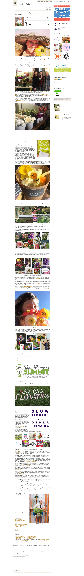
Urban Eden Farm (37, 283)
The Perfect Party (64, 104)
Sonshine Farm (32, 137)
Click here (65, 26)
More (32, 27)
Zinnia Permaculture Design (27, 286)
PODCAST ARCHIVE (64, 29)
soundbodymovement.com (19, 514)
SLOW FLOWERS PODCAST (66, 23)
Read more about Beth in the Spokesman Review (23, 362)
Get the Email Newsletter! (58, 1)
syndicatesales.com (18, 469)
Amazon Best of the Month (66, 114)
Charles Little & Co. (25, 137)
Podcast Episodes (19, 540)
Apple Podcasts (20, 27)
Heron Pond (38, 278)
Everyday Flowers (44, 137)
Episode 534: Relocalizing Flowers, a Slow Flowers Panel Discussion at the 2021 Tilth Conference (20, 537)
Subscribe (46, 1)
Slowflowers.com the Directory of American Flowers (37, 540)
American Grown (41, 539)
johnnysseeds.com (21, 473)
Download (26, 26)
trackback (40, 541)
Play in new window (21, 26)
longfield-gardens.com (26, 465)
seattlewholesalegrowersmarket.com (30, 461)
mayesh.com (36, 481)
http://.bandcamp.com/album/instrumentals (21, 524)
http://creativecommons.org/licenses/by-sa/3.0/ (19, 526)
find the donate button (21, 426)
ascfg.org (41, 477)
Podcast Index (26, 27)
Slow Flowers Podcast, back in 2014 (37, 66)
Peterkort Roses (38, 137)
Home (39, 1)
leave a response (35, 541)
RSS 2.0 (28, 541)
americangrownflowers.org (44, 485)
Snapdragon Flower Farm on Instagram (21, 360)
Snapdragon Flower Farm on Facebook (21, 358)
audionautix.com (17, 530)
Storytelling (45, 540)
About (42, 1)
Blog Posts (45, 539)
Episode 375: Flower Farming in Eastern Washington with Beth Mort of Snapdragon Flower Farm (30, 13)
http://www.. (18, 519)
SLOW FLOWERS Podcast (25, 540)
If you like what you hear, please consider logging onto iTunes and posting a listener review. (21, 501)
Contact (50, 1)
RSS (29, 27)
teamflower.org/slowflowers (36, 490)
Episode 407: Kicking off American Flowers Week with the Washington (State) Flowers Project (31, 537)
